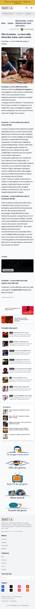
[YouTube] (27, 586)
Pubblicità (3, 548)
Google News (28, 13)
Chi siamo (3, 539)
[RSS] (27, 590)
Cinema (10, 23)
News (3, 23)
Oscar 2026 (19, 13)
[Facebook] (2, 586)
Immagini (3, 569)
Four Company (13, 605)
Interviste (3, 563)
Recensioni (4, 560)
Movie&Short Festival (8, 13)
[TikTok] (11, 590)
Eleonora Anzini (25, 605)
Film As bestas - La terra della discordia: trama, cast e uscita (24, 23)
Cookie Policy (13, 601)
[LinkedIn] (2, 590)
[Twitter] (11, 586)
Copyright (3, 542)
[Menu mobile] (32, 8)
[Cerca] (27, 8)
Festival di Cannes (8, 270)
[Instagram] (19, 586)
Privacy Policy (4, 545)
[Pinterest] (19, 590)
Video (2, 566)
